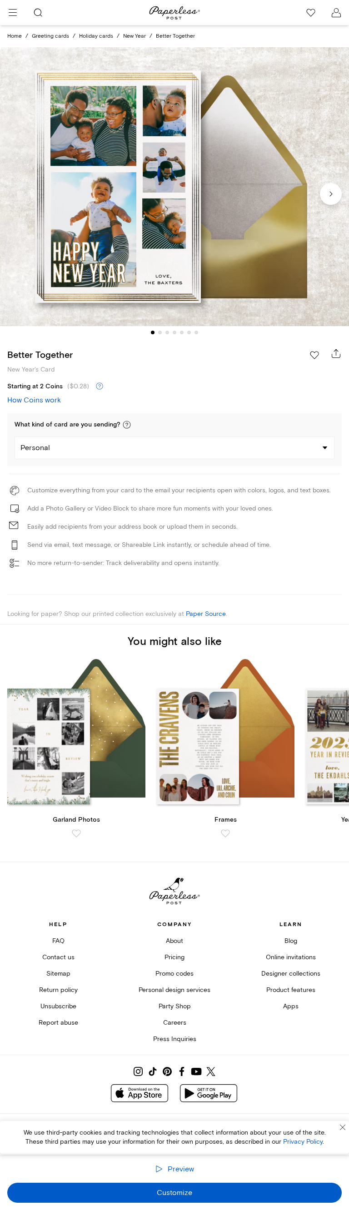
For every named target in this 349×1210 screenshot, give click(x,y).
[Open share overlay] (336, 353)
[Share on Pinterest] (167, 1071)
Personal (35, 447)
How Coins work (34, 400)
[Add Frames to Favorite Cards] (225, 833)
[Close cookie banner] (342, 1127)
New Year (134, 36)
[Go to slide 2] (160, 332)
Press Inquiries (174, 1039)
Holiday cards (96, 36)
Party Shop (175, 1006)
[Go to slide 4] (174, 332)
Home (14, 36)
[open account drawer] (336, 12)
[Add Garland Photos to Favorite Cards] (76, 833)
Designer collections (290, 973)
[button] (126, 424)
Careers (174, 1023)
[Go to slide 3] (167, 332)
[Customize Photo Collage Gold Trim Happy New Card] (174, 187)
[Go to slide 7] (196, 332)
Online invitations (291, 957)
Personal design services (174, 990)
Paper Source (206, 614)
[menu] (12, 12)
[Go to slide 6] (189, 332)
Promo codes (174, 973)
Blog (290, 941)
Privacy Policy (303, 1142)
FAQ (58, 941)
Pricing (174, 957)
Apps (291, 1006)
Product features (290, 990)
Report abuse (58, 1023)
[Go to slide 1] (153, 332)
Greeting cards (50, 36)
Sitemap (58, 973)
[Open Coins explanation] (99, 386)
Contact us (58, 957)
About (174, 941)
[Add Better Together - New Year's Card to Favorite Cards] (314, 355)
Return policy (58, 990)
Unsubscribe (58, 1006)
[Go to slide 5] (182, 332)
